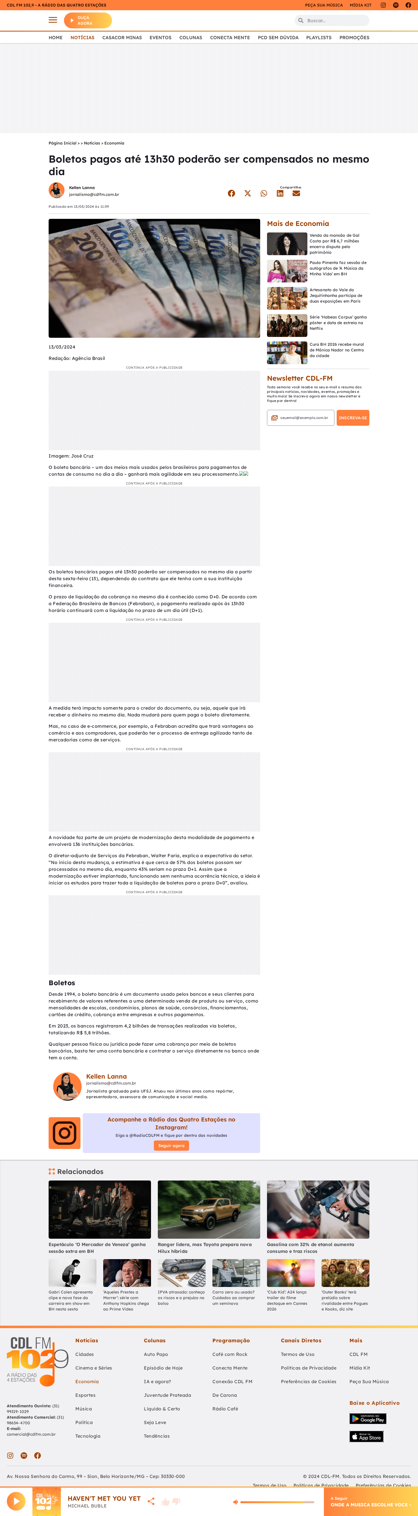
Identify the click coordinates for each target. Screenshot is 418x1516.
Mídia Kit (360, 5)
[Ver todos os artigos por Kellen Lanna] (57, 191)
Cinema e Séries (93, 1368)
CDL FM (358, 1354)
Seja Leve (155, 1422)
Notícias (82, 37)
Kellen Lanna (82, 187)
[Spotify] (396, 5)
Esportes (85, 1395)
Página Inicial (62, 143)
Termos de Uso (298, 1354)
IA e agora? (157, 1381)
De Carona (224, 1395)
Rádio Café (225, 1409)
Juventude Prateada (167, 1395)
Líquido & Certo (162, 1409)
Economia (114, 143)
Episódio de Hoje (163, 1368)
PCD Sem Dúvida (278, 37)
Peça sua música (324, 5)
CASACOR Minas (122, 37)
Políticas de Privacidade (308, 1368)
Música (83, 1409)
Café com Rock (230, 1354)
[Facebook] (408, 5)
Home (56, 37)
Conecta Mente (230, 37)
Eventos (160, 37)
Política (84, 1422)
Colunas (190, 37)
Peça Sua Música (369, 1381)
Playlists (319, 37)
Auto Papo (156, 1354)
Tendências (157, 1436)
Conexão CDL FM (232, 1381)
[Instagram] (383, 5)
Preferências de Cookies (309, 1381)
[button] (231, 193)
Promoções (354, 37)
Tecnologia (87, 1436)
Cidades (84, 1354)
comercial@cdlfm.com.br (31, 1434)
